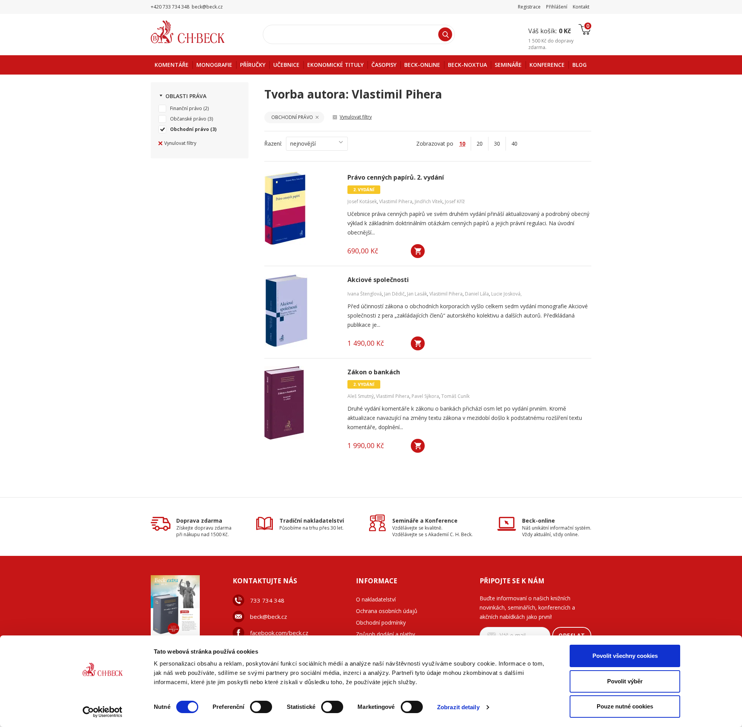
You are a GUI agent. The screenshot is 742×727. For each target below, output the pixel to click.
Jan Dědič (394, 293)
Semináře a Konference (425, 520)
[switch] (261, 707)
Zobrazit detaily (458, 707)
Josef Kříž (455, 201)
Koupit (418, 251)
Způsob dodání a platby (385, 634)
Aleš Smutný (360, 396)
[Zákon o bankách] (301, 403)
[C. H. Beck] (198, 31)
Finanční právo (186, 108)
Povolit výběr (625, 681)
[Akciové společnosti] (301, 310)
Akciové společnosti (378, 280)
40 (514, 143)
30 (497, 143)
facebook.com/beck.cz (279, 633)
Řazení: (273, 143)
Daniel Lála (477, 293)
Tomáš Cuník (455, 396)
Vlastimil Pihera (395, 201)
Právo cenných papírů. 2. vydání (395, 177)
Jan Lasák (417, 293)
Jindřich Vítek (428, 201)
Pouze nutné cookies (625, 706)
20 (480, 143)
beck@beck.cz (268, 616)
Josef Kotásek (362, 201)
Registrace (529, 6)
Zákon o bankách (373, 372)
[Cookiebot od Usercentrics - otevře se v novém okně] (102, 712)
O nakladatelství (376, 599)
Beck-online (538, 520)
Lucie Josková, (506, 293)
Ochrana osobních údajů (386, 611)
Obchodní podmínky (381, 622)
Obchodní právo (189, 129)
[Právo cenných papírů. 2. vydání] (301, 208)
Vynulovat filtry (180, 143)
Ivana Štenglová (364, 293)
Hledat (445, 34)
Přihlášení (556, 6)
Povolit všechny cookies (625, 655)
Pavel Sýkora (425, 396)
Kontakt (581, 6)
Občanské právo (188, 119)
